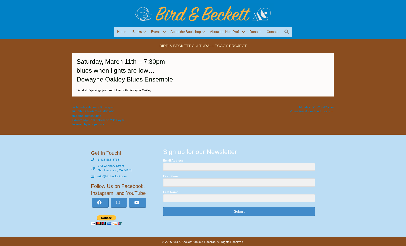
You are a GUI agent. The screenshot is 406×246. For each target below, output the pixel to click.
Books (137, 32)
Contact (272, 32)
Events (156, 32)
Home (121, 32)
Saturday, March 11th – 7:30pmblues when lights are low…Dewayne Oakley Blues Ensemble (125, 70)
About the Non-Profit (225, 32)
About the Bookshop (185, 32)
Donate (255, 32)
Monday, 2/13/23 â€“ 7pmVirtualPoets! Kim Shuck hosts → (312, 109)
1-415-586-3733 (108, 159)
